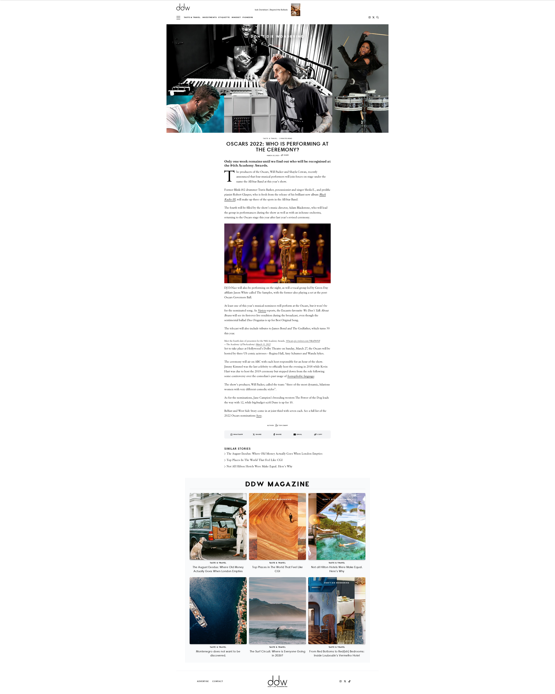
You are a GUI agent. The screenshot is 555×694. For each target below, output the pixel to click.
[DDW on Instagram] (370, 17)
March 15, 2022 (263, 344)
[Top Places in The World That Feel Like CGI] (277, 526)
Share (286, 155)
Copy (319, 434)
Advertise (203, 681)
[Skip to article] (277, 78)
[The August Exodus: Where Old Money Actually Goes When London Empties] (218, 526)
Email (299, 434)
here (258, 416)
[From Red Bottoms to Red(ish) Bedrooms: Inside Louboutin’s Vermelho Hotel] (336, 610)
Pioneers (248, 17)
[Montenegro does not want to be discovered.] (218, 610)
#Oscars (289, 341)
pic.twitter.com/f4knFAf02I (307, 341)
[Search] (377, 17)
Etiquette (224, 17)
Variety (262, 310)
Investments (209, 17)
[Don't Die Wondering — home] (204, 6)
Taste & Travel (192, 17)
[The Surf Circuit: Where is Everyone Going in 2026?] (277, 610)
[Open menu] (178, 17)
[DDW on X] (373, 17)
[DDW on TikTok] (349, 681)
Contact (217, 681)
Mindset (236, 17)
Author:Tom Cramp (277, 425)
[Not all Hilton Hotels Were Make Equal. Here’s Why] (336, 526)
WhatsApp (238, 434)
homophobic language (300, 376)
